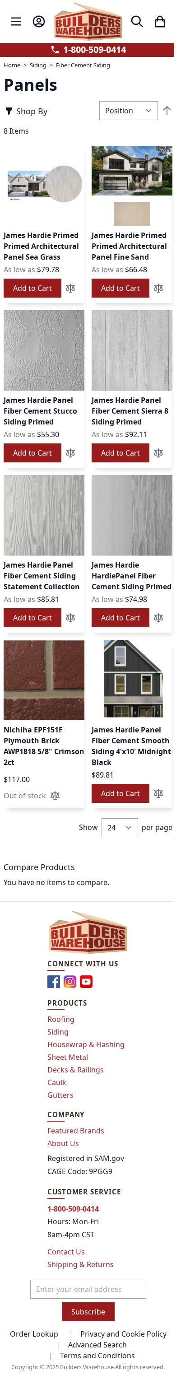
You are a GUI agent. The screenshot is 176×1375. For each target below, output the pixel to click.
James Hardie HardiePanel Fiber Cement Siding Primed (131, 576)
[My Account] (39, 21)
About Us (63, 1143)
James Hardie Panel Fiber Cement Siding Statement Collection (42, 576)
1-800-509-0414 (94, 50)
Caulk (56, 1082)
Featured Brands (75, 1131)
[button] (70, 288)
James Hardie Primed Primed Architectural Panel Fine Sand (129, 246)
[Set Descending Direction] (167, 110)
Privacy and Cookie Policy (123, 1334)
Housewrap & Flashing (86, 1044)
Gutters (60, 1095)
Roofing (60, 1019)
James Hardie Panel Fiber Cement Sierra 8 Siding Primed (130, 411)
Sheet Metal (67, 1057)
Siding (38, 65)
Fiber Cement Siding (83, 65)
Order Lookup (34, 1334)
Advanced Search (97, 1345)
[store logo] (87, 21)
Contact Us (66, 1252)
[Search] (137, 21)
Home (12, 65)
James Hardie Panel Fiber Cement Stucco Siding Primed (40, 411)
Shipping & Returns (80, 1264)
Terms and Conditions (97, 1356)
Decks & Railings (75, 1070)
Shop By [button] (31, 111)
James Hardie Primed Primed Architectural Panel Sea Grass (41, 246)
